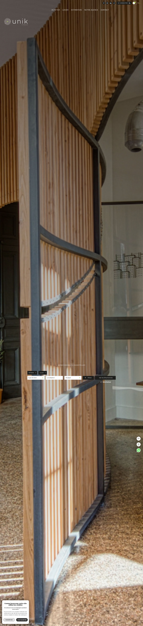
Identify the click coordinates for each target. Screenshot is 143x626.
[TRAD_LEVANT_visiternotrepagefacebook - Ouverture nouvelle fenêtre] (104, 3)
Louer (65, 10)
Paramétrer (9, 620)
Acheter (55, 10)
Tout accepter (22, 620)
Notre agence (91, 10)
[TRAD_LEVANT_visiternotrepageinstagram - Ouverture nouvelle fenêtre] (107, 3)
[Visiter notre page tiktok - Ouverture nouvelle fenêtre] (114, 3)
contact (105, 10)
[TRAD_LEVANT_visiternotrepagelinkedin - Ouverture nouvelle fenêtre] (110, 3)
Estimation (76, 10)
